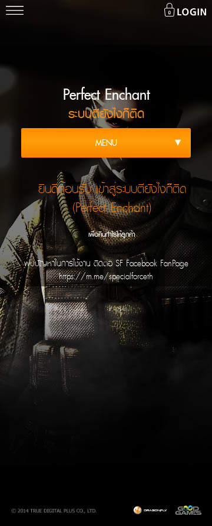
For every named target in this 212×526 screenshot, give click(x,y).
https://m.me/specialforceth (106, 276)
